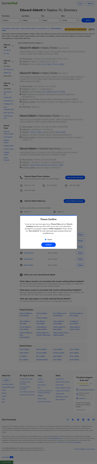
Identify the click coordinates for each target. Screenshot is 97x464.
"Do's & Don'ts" (34, 231)
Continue (48, 245)
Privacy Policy (56, 224)
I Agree (49, 239)
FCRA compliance (55, 229)
